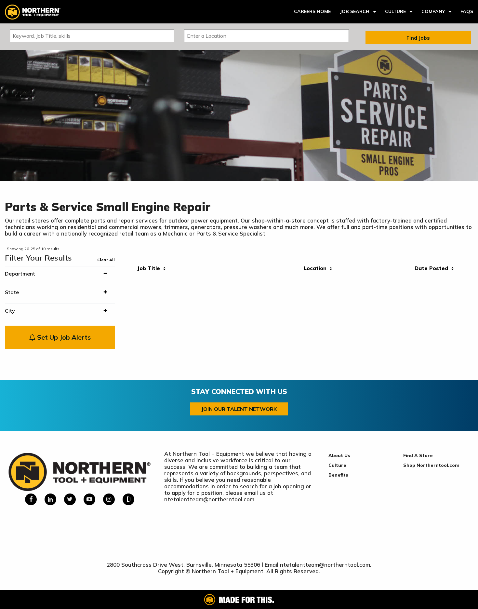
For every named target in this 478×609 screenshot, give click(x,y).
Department (20, 273)
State (12, 292)
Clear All (106, 259)
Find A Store (418, 455)
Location (317, 268)
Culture (395, 11)
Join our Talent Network (239, 409)
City (10, 310)
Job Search (354, 11)
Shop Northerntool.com (431, 465)
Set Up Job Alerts (63, 337)
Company (433, 11)
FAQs (466, 11)
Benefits (338, 475)
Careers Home (312, 11)
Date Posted (433, 268)
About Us (339, 455)
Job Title (150, 268)
